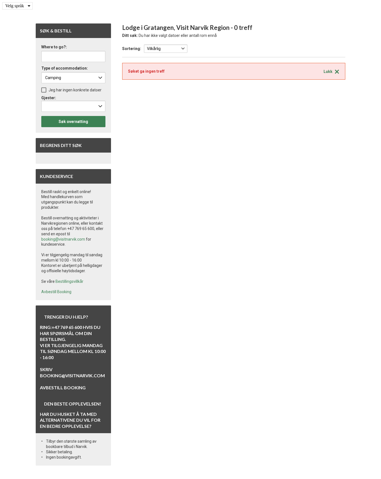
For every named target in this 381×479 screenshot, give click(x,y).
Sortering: (131, 48)
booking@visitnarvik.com (63, 239)
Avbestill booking (63, 387)
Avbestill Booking (56, 292)
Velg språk (14, 5)
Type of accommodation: (64, 68)
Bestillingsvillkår (69, 281)
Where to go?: (54, 47)
